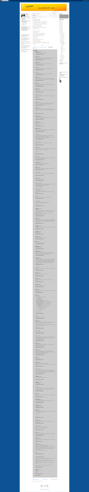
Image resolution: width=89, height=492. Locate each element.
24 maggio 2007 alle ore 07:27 (39, 417)
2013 (61, 25)
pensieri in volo (26, 41)
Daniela (36, 218)
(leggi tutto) (24, 36)
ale (35, 67)
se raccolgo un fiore (25, 38)
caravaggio (37, 231)
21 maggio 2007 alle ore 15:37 (39, 281)
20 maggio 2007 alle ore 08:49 (39, 175)
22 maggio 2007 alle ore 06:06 (39, 328)
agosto (62, 38)
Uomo (24, 45)
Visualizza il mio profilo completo (27, 16)
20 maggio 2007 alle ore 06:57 (39, 159)
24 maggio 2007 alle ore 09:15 (39, 423)
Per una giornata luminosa (63, 43)
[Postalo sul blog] (49, 47)
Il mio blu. (62, 51)
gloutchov (36, 236)
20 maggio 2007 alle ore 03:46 (39, 119)
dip (24, 34)
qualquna (36, 469)
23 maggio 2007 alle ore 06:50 (39, 384)
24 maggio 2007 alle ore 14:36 (39, 429)
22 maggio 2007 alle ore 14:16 (39, 373)
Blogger (48, 489)
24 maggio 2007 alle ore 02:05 (39, 407)
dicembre (62, 33)
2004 (61, 61)
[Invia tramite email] (48, 47)
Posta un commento (37, 475)
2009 (61, 30)
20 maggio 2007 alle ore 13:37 (39, 198)
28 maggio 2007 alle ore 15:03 (39, 435)
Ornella (36, 167)
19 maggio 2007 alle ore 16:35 (39, 74)
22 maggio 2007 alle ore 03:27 (39, 313)
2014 (61, 24)
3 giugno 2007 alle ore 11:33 (39, 441)
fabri (36, 393)
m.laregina (37, 208)
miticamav (36, 438)
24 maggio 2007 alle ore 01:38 (39, 402)
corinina (36, 343)
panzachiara (37, 116)
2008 (61, 31)
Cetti (36, 432)
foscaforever (37, 376)
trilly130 (36, 362)
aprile (62, 54)
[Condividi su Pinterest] (52, 47)
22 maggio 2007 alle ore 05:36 (39, 318)
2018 (61, 23)
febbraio (62, 56)
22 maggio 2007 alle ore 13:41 (39, 366)
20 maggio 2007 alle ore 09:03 (39, 180)
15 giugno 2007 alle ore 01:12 (39, 453)
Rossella (36, 278)
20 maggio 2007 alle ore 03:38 (39, 113)
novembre (62, 34)
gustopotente (37, 251)
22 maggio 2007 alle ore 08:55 (39, 354)
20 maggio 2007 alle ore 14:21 (39, 223)
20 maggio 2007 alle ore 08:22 (39, 169)
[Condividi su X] (50, 47)
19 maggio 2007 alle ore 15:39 (39, 69)
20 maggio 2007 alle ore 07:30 (39, 164)
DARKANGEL (37, 246)
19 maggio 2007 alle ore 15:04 (39, 54)
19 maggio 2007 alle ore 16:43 (39, 80)
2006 (61, 59)
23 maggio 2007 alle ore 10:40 (39, 396)
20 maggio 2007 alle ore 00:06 (39, 86)
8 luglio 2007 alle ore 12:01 (39, 473)
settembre (62, 37)
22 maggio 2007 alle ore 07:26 (39, 340)
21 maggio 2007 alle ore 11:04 (39, 270)
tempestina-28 (37, 399)
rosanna (36, 77)
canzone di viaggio (25, 35)
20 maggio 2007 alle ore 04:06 (39, 131)
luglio (62, 39)
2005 (61, 60)
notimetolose (37, 162)
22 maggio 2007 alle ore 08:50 (39, 347)
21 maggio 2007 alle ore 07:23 (39, 264)
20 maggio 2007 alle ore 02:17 (39, 99)
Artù (36, 241)
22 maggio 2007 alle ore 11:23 (39, 359)
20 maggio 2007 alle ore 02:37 (39, 105)
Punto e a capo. (63, 50)
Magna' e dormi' (63, 48)
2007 (61, 32)
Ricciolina (36, 284)
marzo (62, 55)
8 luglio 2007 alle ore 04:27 (39, 467)
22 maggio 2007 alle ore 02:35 (39, 292)
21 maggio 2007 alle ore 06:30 (39, 248)
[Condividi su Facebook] (51, 47)
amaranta (36, 62)
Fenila (36, 56)
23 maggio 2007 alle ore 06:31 (39, 379)
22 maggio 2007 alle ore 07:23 (39, 333)
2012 (61, 26)
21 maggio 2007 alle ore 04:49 (39, 243)
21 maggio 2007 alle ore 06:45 (39, 255)
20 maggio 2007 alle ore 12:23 (39, 193)
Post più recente (36, 479)
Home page (45, 479)
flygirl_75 (36, 128)
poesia (36, 48)
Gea (36, 156)
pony (36, 289)
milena (36, 147)
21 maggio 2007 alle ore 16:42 (39, 286)
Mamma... (62, 49)
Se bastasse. (62, 44)
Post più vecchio (54, 479)
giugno (62, 40)
